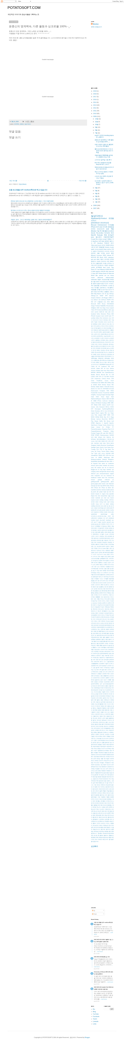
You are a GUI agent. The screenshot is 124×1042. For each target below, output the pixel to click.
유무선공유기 (97, 728)
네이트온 (106, 259)
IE (91, 401)
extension (109, 475)
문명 (102, 617)
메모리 (112, 609)
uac (113, 520)
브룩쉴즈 (93, 639)
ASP (112, 366)
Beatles (93, 374)
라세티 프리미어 (101, 261)
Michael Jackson (96, 419)
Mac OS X (107, 417)
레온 (104, 589)
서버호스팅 (96, 657)
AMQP (101, 295)
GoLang (99, 394)
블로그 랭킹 (105, 639)
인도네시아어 (105, 738)
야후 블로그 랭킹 (98, 700)
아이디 (108, 692)
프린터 (98, 354)
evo (105, 475)
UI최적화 (108, 453)
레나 (111, 324)
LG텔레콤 (100, 302)
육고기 (104, 730)
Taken (109, 449)
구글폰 (95, 322)
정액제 (101, 756)
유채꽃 (97, 730)
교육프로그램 (99, 540)
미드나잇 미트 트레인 (108, 619)
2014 (95, 102)
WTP (97, 273)
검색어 (99, 530)
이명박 (97, 734)
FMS (108, 390)
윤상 (92, 732)
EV (101, 388)
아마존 (102, 688)
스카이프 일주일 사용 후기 (103, 160)
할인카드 (108, 829)
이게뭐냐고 (106, 732)
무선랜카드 (98, 617)
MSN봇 (97, 417)
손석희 (109, 665)
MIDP (104, 415)
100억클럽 (107, 358)
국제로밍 (109, 542)
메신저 (99, 611)
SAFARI (111, 435)
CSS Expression (96, 378)
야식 (111, 698)
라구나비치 (102, 580)
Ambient (98, 370)
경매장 (109, 532)
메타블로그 (105, 611)
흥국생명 (93, 841)
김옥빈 (100, 552)
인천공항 (97, 348)
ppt (100, 510)
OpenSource (94, 425)
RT (113, 433)
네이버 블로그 (106, 560)
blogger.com (94, 469)
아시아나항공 (97, 692)
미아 (92, 621)
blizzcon (111, 467)
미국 (94, 619)
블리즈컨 (93, 643)
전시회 (109, 752)
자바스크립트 (97, 748)
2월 (96, 199)
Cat (92, 299)
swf (107, 518)
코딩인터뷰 (102, 789)
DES (106, 382)
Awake (112, 370)
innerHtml (93, 489)
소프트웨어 (97, 338)
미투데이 (103, 621)
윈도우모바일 (99, 726)
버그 (92, 332)
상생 (112, 653)
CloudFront (99, 380)
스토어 (93, 340)
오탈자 (112, 712)
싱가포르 (93, 686)
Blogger (106, 297)
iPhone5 (93, 316)
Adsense (111, 295)
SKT (97, 247)
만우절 (95, 328)
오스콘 (103, 289)
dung (112, 471)
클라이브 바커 (103, 795)
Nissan (103, 304)
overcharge (100, 508)
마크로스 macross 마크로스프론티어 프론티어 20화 (102, 603)
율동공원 (100, 732)
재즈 (111, 750)
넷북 (92, 562)
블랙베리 (98, 639)
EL (96, 388)
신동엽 (96, 682)
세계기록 (96, 661)
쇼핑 (94, 667)
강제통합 (97, 526)
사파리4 (95, 653)
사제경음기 (111, 649)
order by (106, 506)
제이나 (93, 760)
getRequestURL (105, 481)
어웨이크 (98, 702)
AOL (109, 366)
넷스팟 (95, 562)
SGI (104, 437)
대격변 (112, 259)
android (101, 275)
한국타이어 (104, 354)
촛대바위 (105, 779)
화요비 (99, 293)
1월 (96, 202)
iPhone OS (97, 487)
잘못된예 (100, 750)
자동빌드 (99, 744)
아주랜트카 (108, 696)
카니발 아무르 (108, 783)
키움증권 (103, 797)
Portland (97, 305)
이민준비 (107, 734)
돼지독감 (106, 576)
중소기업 (98, 766)
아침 (112, 696)
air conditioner (110, 463)
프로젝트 (101, 819)
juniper (101, 491)
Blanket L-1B (99, 297)
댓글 (95, 914)
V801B (100, 455)
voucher (104, 522)
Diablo (97, 386)
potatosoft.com (95, 510)
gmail (92, 483)
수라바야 (106, 338)
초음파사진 (96, 779)
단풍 (108, 568)
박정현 (108, 245)
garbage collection (104, 479)
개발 (112, 526)
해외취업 (101, 831)
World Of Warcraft (108, 273)
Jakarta (104, 405)
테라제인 (101, 803)
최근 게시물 (13, 180)
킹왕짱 (112, 797)
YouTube (96, 1014)
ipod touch (98, 245)
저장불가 (96, 752)
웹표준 (104, 346)
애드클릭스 (110, 287)
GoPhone (103, 299)
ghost (112, 481)
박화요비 (96, 330)
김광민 (93, 552)
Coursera (99, 255)
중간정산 (97, 764)
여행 (103, 231)
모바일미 (101, 613)
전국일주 (111, 235)
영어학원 (95, 710)
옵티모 (94, 720)
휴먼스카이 (105, 839)
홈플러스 (111, 835)
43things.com (94, 295)
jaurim (94, 491)
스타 (106, 671)
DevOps (93, 386)
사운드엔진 (97, 649)
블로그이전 (97, 641)
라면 (96, 582)
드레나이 (104, 324)
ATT (95, 243)
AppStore (95, 241)
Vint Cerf (111, 455)
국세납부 (104, 542)
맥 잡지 (102, 607)
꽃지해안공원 (106, 552)
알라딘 (105, 698)
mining (101, 502)
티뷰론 (94, 354)
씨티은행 (97, 342)
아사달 (100, 690)
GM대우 (96, 299)
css (108, 275)
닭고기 (94, 570)
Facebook (96, 1016)
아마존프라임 (107, 688)
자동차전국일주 (109, 237)
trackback (108, 520)
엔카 (105, 706)
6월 (96, 188)
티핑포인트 (108, 809)
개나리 (101, 320)
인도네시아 (100, 229)
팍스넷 (95, 811)
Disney (112, 386)
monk (104, 502)
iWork (109, 487)
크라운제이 (94, 793)
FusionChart (106, 392)
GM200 (112, 392)
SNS (99, 441)
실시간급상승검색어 (108, 683)
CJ (113, 297)
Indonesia (111, 401)
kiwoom (97, 494)
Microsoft (93, 304)
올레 (107, 718)
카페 (95, 785)
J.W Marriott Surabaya (101, 403)
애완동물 (93, 289)
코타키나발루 (98, 791)
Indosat (109, 255)
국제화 (102, 544)
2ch (106, 360)
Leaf (98, 269)
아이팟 (100, 694)
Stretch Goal (103, 447)
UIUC (105, 257)
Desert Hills (110, 384)
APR (106, 295)
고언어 (93, 536)
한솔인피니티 (96, 829)
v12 (92, 522)
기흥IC (112, 550)
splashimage (104, 514)
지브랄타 (97, 768)
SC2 (112, 233)
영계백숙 (16, 124)
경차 (109, 320)
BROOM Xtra (100, 372)
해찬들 (106, 831)
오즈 (108, 712)
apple (92, 249)
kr (100, 494)
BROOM (93, 372)
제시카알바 (107, 758)
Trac (92, 453)
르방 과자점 (94, 595)
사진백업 (96, 651)
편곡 (101, 813)
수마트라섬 (107, 667)
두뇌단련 (111, 576)
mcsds (97, 500)
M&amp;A (103, 269)
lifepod (92, 496)
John (97, 407)
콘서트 (107, 350)
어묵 (94, 702)
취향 (96, 783)
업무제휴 (103, 702)
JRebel (95, 405)
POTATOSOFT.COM (24, 8)
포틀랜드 (106, 291)
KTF (92, 409)
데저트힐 (93, 572)
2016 (95, 99)
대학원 (104, 570)
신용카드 (111, 340)
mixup (112, 275)
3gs (108, 293)
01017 (102, 356)
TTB (101, 449)
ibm (113, 487)
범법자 (108, 629)
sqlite (112, 514)
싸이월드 (96, 287)
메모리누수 (94, 611)
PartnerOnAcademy (96, 429)
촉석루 (101, 779)
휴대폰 (100, 839)
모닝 (109, 611)
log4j (109, 496)
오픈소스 (102, 714)
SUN (101, 443)
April (102, 370)
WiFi (112, 457)
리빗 (108, 261)
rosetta (112, 510)
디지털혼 (106, 578)
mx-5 (101, 504)
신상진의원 (107, 682)
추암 (112, 779)
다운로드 (102, 566)
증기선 (112, 766)
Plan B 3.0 (111, 429)
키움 (99, 797)
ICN (110, 398)
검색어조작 (104, 530)
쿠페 (111, 350)
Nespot (96, 421)
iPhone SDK (110, 314)
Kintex (92, 411)
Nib (105, 421)
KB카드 (107, 407)
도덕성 (98, 572)
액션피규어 (108, 342)
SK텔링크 (93, 308)
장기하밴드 (106, 750)
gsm (92, 259)
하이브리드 (96, 825)
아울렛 (103, 692)
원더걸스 (111, 344)
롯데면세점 (104, 591)
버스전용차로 (108, 627)
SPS (109, 441)
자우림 (103, 253)
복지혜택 (104, 633)
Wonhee (96, 24)
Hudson (104, 398)
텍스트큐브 (99, 233)
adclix (109, 310)
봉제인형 (99, 635)
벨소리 (104, 631)
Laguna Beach (95, 413)
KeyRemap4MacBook (108, 409)
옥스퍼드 (95, 718)
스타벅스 (109, 263)
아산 (103, 690)
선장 (102, 659)
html (99, 485)
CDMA (110, 297)
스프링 (110, 285)
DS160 (95, 384)
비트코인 (93, 645)
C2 (109, 374)
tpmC (103, 520)
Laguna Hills (103, 413)
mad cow (106, 498)
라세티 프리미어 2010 (97, 584)
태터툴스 (98, 801)
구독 (110, 540)
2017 (95, 96)
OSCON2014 (110, 304)
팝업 (111, 811)
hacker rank (105, 483)
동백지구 (93, 261)
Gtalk (92, 396)
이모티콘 (101, 734)
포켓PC (109, 813)
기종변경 (107, 550)
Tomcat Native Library (107, 451)
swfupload (111, 518)
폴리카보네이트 (103, 817)
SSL (92, 443)
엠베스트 (109, 706)
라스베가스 (107, 584)
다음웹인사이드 (109, 566)
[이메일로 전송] (26, 121)
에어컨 (98, 706)
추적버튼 (93, 781)
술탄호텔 (96, 285)
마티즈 (103, 326)
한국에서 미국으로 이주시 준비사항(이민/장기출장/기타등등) (30, 210)
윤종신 (22, 124)
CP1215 (112, 376)
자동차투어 (109, 746)
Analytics (93, 297)
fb (113, 475)
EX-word (111, 388)
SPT (112, 441)
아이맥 (112, 692)
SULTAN (96, 443)
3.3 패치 (93, 362)
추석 (109, 779)
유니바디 (108, 346)
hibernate (111, 483)
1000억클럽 (94, 358)
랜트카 (94, 587)
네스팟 (109, 322)
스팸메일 (97, 340)
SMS (98, 308)
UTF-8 (96, 310)
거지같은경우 (100, 528)
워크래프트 (105, 344)
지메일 (93, 768)
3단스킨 (102, 362)
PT (113, 427)
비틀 (97, 645)
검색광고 (95, 530)
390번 (97, 362)
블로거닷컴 (100, 283)
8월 (96, 130)
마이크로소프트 (104, 281)
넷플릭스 (100, 562)
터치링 (108, 801)
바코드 (102, 623)
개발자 (99, 279)
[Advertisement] (102, 58)
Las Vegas (111, 413)
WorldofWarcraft (102, 461)
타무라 (93, 799)
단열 (105, 568)
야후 (92, 247)
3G (105, 293)
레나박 (106, 587)
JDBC (112, 403)
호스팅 (95, 835)
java (92, 237)
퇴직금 (94, 807)
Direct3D (107, 386)
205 (101, 360)
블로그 (109, 332)
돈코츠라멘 (97, 574)
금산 (111, 548)
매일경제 (97, 607)
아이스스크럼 (94, 694)
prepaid (101, 249)
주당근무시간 (107, 760)
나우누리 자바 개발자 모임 (100, 556)
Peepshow (104, 429)
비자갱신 (111, 643)
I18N (107, 398)
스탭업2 (99, 673)
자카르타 (107, 233)
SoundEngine (110, 445)
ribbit (97, 259)
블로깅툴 (102, 641)
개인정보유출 (105, 279)
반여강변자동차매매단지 (105, 625)
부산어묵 (104, 635)
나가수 (94, 554)
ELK (99, 388)
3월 (96, 196)
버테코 (112, 245)
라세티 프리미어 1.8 (108, 582)
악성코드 (93, 698)
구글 (97, 231)
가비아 (107, 524)
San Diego (103, 308)
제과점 (108, 756)
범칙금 (112, 629)
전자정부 (103, 754)
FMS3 (112, 390)
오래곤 (98, 712)
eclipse (100, 239)
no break (106, 504)
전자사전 (98, 754)
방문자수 (107, 330)
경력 (106, 532)
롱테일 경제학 (99, 593)
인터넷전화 (103, 348)
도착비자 (105, 572)
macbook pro (99, 498)
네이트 (112, 560)
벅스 (99, 629)
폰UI (108, 815)
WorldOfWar (94, 461)
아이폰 (105, 227)
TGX (97, 449)
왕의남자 (104, 720)
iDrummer (103, 314)
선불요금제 (99, 263)
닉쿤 (95, 566)
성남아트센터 (107, 336)
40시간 (109, 362)
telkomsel (100, 277)
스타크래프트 (103, 285)
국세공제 (99, 542)
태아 (94, 801)
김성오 (96, 552)
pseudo (103, 510)
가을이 (102, 259)
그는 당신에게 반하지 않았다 (102, 546)
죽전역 (93, 764)
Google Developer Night (107, 394)
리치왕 (93, 597)
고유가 (97, 536)
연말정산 (104, 708)
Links (94, 1024)
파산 (112, 809)
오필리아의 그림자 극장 (99, 716)
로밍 (94, 591)
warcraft (109, 522)
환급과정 (105, 837)
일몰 (103, 742)
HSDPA (109, 299)
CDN (97, 376)
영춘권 (99, 710)
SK (113, 437)
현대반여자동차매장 (108, 833)
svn (104, 518)
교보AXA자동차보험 (104, 538)
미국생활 (111, 225)
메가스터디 (101, 609)
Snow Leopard (110, 308)
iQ (106, 487)
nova (102, 506)
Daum (92, 269)
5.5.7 (98, 364)
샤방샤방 (107, 655)
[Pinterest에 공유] (33, 121)
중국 (112, 764)
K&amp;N (101, 407)
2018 (95, 94)
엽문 (108, 708)
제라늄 (98, 758)
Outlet (92, 427)
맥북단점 (107, 607)
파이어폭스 (100, 291)
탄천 (95, 291)
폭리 (103, 815)
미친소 (95, 621)
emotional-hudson (104, 473)
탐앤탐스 (109, 799)
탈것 (105, 799)
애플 (98, 253)
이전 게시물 (82, 180)
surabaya (100, 518)
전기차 (94, 350)
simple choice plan (109, 512)
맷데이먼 (95, 609)
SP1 (106, 441)
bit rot (106, 467)
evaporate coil (99, 475)
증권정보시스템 (105, 766)
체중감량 (104, 776)
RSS (107, 271)
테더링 (97, 803)
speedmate (94, 514)
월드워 (97, 724)
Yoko (99, 463)
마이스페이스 (97, 326)
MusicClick (105, 419)
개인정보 (105, 320)
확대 (97, 837)
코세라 (93, 267)
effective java (95, 473)
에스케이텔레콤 (99, 704)
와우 (97, 227)
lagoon (104, 494)
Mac (97, 239)
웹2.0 (103, 724)
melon (96, 502)
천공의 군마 (103, 774)
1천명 (112, 358)
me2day (101, 500)
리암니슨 (111, 595)
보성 (107, 631)
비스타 (106, 283)
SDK (95, 437)
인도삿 (110, 289)
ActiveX (93, 368)
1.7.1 (112, 356)
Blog (94, 1011)
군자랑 (105, 544)
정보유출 (96, 756)
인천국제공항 (101, 740)
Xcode (112, 247)
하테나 (101, 825)
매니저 (93, 607)
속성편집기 (104, 665)
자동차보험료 (96, 746)
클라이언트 (111, 795)
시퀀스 (107, 340)
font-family (111, 477)
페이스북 (97, 813)
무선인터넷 (100, 251)
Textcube (100, 235)
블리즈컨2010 (100, 643)
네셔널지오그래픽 (97, 560)
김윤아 (95, 251)
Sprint (97, 447)
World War (94, 275)
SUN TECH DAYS (108, 443)
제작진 (96, 760)
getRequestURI (95, 481)
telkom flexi (99, 318)
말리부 (108, 605)
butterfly (109, 469)
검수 (94, 532)
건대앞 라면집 (108, 528)
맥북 (105, 235)
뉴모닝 (112, 564)
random (108, 510)
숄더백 (97, 667)
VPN (107, 455)
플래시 (94, 823)
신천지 (112, 682)
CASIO (93, 376)
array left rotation (96, 467)
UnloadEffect (94, 455)
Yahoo (93, 245)
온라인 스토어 (102, 718)
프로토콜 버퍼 (108, 819)
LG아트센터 (110, 411)
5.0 (93, 364)
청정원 (99, 776)
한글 (105, 827)
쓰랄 (110, 686)
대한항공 (95, 324)
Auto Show (107, 370)
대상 (98, 570)
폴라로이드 (96, 817)
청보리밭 (95, 776)
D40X (104, 255)
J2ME (108, 403)
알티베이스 (103, 287)
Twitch (95, 1019)
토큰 (99, 805)
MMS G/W (110, 415)
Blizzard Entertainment (99, 225)
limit (99, 496)
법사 (92, 631)
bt (98, 469)
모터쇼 (103, 615)
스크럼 (100, 671)
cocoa (96, 249)
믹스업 (108, 621)
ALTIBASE (99, 267)
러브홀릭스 (101, 587)
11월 (96, 121)
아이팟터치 (105, 694)
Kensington (98, 409)
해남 (92, 831)
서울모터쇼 (102, 657)
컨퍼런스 (103, 350)
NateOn (98, 271)
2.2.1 (92, 360)
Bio (94, 1009)
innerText (98, 489)
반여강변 (96, 625)
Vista (93, 273)
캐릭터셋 (103, 785)
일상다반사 (28, 124)
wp (95, 524)
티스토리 (101, 809)
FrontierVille (94, 392)
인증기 (95, 740)
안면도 (101, 698)
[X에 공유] (30, 121)
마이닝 (102, 599)
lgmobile (111, 494)
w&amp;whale (110, 277)
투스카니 (106, 352)
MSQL (101, 417)
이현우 (104, 736)
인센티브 (111, 738)
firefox (98, 314)
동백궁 (108, 574)
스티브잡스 (97, 675)
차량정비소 (109, 770)
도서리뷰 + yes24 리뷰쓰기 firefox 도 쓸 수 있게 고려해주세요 (104, 182)
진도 (104, 768)
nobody (112, 504)
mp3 (108, 502)
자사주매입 (108, 748)
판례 (103, 811)
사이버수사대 (103, 649)
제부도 (98, 350)
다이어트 (101, 568)
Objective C (99, 423)
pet (95, 259)
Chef (112, 378)
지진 (101, 768)
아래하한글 (97, 688)
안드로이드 (100, 265)
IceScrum (105, 401)
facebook (93, 314)
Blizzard (93, 255)
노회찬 (97, 564)
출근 (105, 781)
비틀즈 (101, 645)
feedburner (94, 477)
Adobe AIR (99, 368)
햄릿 (109, 831)
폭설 (106, 815)
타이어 (97, 799)
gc (113, 479)
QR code (102, 433)
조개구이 (101, 760)
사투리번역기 (107, 651)
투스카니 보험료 (101, 807)
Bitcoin (98, 374)
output (95, 508)
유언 (102, 728)
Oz (103, 427)
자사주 (103, 748)
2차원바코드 (110, 360)
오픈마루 (97, 714)
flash (103, 477)
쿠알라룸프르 (110, 791)
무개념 (107, 615)
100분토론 (100, 358)
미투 (99, 621)
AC (96, 366)
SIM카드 (108, 437)
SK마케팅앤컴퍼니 (102, 439)
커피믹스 (102, 787)
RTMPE (97, 435)
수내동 (104, 263)
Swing (108, 447)
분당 (101, 637)
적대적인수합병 (103, 752)
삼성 (98, 653)
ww (97, 524)
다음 (94, 281)
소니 (105, 661)
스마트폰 (111, 338)
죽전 (112, 762)
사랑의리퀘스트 (104, 334)
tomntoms (105, 318)
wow (100, 227)
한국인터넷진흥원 (98, 827)
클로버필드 (94, 797)
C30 (113, 374)
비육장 (106, 643)
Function (100, 392)
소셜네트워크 (110, 661)
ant (105, 275)
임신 (111, 742)
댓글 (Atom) (22, 184)
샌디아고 (111, 334)
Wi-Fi (112, 243)
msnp (97, 504)
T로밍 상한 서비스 (99, 453)
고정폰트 (101, 536)
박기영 (106, 623)
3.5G (103, 293)
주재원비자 (108, 762)
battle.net (101, 312)
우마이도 (109, 720)
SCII (92, 437)
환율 (109, 837)
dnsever (109, 471)
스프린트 (102, 677)
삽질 (110, 653)
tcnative (93, 520)
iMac (108, 485)
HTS (112, 299)
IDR (113, 398)
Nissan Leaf (110, 421)
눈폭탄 (105, 564)
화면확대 (93, 837)
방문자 (95, 283)
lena (107, 494)
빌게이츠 (105, 645)
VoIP (99, 241)
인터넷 (107, 740)
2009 (95, 116)
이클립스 (109, 239)
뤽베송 (109, 593)
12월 (96, 119)
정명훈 (108, 754)
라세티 (97, 281)
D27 (99, 382)
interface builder (106, 489)
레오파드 (100, 589)
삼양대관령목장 (104, 653)
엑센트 (102, 706)
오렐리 (102, 712)
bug (101, 469)
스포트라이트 (96, 677)
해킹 (95, 293)
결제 (96, 532)
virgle (99, 522)
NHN (93, 271)
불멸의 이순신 (110, 637)
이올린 (93, 736)
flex (106, 477)
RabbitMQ (103, 305)
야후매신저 (107, 700)
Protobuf (93, 433)
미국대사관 (99, 619)
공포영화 (109, 536)
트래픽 (110, 352)
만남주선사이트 (102, 605)
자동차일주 (103, 746)
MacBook (100, 243)
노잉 (94, 564)
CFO (100, 376)
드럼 (92, 578)
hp (96, 485)
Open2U (106, 423)
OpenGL (111, 423)
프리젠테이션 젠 (101, 821)
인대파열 (98, 738)
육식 (107, 730)
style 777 (111, 316)
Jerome (93, 407)
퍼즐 (94, 813)
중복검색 (93, 766)
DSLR (99, 384)
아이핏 (96, 696)
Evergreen (102, 390)
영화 (103, 710)
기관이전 (98, 550)
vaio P (95, 522)
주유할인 (101, 762)
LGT (95, 302)
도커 (109, 572)
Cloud (92, 380)
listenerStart (104, 496)
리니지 (100, 595)
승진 (101, 680)
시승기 (105, 680)
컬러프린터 (95, 789)
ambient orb (106, 465)
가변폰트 (103, 524)
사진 (92, 651)
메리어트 (107, 609)
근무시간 (100, 548)
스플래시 (107, 677)
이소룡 (112, 734)
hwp (101, 485)
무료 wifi (111, 615)
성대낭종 (106, 659)
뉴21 (108, 564)
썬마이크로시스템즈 (103, 686)
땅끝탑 (93, 580)
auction (96, 312)
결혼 (99, 532)
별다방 (105, 332)
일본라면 (107, 742)
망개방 (112, 605)
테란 (105, 803)
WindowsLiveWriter (96, 459)
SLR (96, 441)
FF (96, 269)
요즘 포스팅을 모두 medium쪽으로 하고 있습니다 (28, 190)
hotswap (93, 485)
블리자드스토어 (109, 641)
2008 (95, 205)
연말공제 (99, 708)
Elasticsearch (94, 390)
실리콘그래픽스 (95, 683)
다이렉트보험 (94, 568)
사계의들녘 (103, 647)
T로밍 (92, 310)
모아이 (99, 615)
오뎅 (111, 710)
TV (103, 449)
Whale (101, 273)
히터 (97, 841)
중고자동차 (104, 764)
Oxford (98, 427)
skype (105, 249)
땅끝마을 (111, 578)
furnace (93, 479)
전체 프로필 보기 (96, 27)
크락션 (104, 793)
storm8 (106, 316)
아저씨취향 (102, 696)
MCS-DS (93, 257)
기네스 (103, 550)
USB (112, 453)
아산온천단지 (108, 690)
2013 (95, 105)
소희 (99, 665)
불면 (104, 637)
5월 (96, 190)
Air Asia (106, 368)
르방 (112, 593)
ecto (112, 312)
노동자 (109, 562)
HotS (112, 396)
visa (110, 318)
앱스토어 (99, 237)
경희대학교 (96, 534)
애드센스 (102, 342)
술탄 (103, 669)
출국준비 (101, 781)
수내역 (102, 338)
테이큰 (109, 803)
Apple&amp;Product (99, 218)
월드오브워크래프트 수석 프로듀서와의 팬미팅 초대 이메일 (104, 150)
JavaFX (108, 405)
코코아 (108, 253)
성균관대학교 (99, 336)
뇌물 (100, 564)
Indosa (93, 403)
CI (102, 376)
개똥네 (109, 526)
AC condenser (102, 366)
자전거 (95, 750)
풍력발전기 (96, 819)
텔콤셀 (95, 805)
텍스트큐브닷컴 (99, 352)
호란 (92, 835)
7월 (96, 133)
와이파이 (99, 720)
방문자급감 (102, 330)
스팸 (101, 675)
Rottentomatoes (104, 435)
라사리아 (100, 582)
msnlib (92, 504)
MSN (107, 269)
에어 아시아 (107, 704)
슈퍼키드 (109, 669)
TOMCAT (106, 243)
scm (92, 512)
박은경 (110, 623)
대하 (101, 570)
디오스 (101, 578)
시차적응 (102, 340)
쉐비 (106, 669)
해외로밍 (109, 354)
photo (108, 508)
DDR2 (102, 382)
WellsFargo (107, 457)
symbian (93, 318)
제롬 (102, 758)
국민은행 (100, 322)
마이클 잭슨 (94, 601)
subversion (94, 518)
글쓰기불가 (106, 548)
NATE (98, 304)
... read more (99, 951)
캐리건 (98, 785)
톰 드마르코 (104, 805)
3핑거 (105, 362)
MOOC (93, 417)
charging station (95, 471)
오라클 (98, 289)
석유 (99, 659)
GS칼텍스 (93, 394)
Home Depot (105, 396)
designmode (103, 471)
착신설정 (103, 773)
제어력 (112, 758)
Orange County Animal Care (106, 425)
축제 (97, 781)
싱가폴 (93, 342)
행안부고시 (94, 833)
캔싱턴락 (108, 785)
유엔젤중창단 (107, 728)
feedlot (99, 477)
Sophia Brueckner (101, 445)
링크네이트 (107, 597)
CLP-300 (106, 376)
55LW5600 (102, 364)
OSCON (103, 271)
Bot (107, 374)
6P (110, 364)
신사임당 (100, 682)
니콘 (92, 566)
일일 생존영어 (105, 241)
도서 (101, 572)
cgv (113, 469)
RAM (110, 433)
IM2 (92, 302)
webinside (94, 279)
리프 (102, 597)
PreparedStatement (96, 431)
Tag (106, 449)
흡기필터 (111, 839)
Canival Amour (106, 378)
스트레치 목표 (106, 673)
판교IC (99, 811)
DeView (104, 384)
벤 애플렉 (99, 631)
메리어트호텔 (107, 328)
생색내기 (98, 655)
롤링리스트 (98, 591)
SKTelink (93, 439)
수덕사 (101, 667)
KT (113, 255)
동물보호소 (103, 574)
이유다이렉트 (98, 736)
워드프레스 (96, 722)
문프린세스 (107, 617)
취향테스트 (101, 783)
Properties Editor (108, 431)
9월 (96, 127)
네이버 (103, 245)
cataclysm (111, 257)
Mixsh (101, 257)
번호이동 (103, 629)
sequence (96, 512)
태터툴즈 (103, 801)
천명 (108, 774)
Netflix (101, 421)
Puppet (98, 433)
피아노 (108, 823)
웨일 (100, 724)
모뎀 (112, 611)
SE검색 (100, 437)
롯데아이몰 (111, 591)
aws (103, 467)
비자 (99, 334)
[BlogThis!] (28, 121)
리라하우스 (105, 595)
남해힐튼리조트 (104, 558)
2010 (95, 113)
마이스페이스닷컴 (109, 599)
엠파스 (94, 708)
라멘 (94, 582)
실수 (101, 683)
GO (99, 299)
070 (105, 356)
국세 (95, 542)
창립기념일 (109, 773)
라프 (108, 324)
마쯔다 (108, 601)
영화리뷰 (107, 710)
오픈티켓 (107, 714)
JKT (92, 405)
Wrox (108, 461)
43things (111, 293)
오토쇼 (93, 714)
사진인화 (101, 651)
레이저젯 (108, 589)
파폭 (92, 811)
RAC (107, 433)
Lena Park (94, 415)
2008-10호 (96, 360)
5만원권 (107, 364)
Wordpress (111, 459)
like (96, 496)
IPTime (99, 401)
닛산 (98, 566)
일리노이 (99, 742)
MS (98, 257)
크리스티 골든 (110, 793)
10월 (96, 124)
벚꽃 (95, 631)
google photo (97, 483)
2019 (95, 91)
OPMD (93, 423)
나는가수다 (100, 554)
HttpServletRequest (96, 398)
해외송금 (96, 831)
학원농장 (105, 825)
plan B (112, 508)
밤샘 (98, 627)
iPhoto (103, 487)
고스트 (106, 534)
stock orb (111, 516)
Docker (93, 388)
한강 (109, 825)
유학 (100, 730)
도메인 (99, 324)
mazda (93, 500)
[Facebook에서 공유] (31, 121)
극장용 (95, 548)
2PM (103, 360)
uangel (105, 239)
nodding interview (95, 506)
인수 (92, 740)
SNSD (103, 441)
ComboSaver (94, 382)
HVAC (97, 396)
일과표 (94, 742)
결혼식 (102, 532)
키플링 (108, 797)
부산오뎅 (109, 635)
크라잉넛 (99, 793)
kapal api (105, 491)
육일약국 (111, 730)
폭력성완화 (98, 815)
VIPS (103, 455)
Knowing (97, 411)
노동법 (105, 562)
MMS (112, 302)
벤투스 (101, 332)
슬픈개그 (97, 680)
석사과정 (93, 336)
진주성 (110, 768)
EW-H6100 (106, 388)
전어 (112, 752)
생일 (103, 655)
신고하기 (94, 846)
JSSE (99, 405)
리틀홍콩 (97, 597)
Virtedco (107, 247)
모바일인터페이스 (109, 613)
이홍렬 (108, 736)
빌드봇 (110, 645)
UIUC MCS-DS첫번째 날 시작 (102, 956)
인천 (94, 348)
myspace (98, 316)
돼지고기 (101, 576)
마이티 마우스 (102, 601)
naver (102, 316)
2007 (95, 208)
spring (109, 249)
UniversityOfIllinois (103, 310)
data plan (108, 312)
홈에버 (101, 835)
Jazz (112, 405)
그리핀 (105, 322)
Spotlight (93, 447)
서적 (94, 659)
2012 (95, 108)
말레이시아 (101, 328)
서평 (96, 659)
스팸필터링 (106, 675)
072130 (109, 356)
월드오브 (93, 346)
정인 (104, 756)
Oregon (93, 305)
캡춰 (96, 787)
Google (93, 239)
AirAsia (112, 368)
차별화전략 (98, 773)
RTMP (92, 435)
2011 (95, 110)
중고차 (109, 764)
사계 (99, 647)
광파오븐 (96, 538)
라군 (107, 580)
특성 (97, 809)
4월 (96, 193)
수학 (100, 669)
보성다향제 (96, 633)
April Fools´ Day (108, 267)
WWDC (100, 457)
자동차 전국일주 (109, 265)
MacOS (93, 235)
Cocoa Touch (109, 380)
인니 (95, 738)
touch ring (98, 520)
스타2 (109, 671)
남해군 (109, 556)
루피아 (105, 593)
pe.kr (105, 508)
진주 (107, 768)
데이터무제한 (110, 570)
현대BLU (100, 833)
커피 (99, 787)
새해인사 (93, 655)
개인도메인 (94, 528)
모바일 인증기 (95, 613)
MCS (108, 302)
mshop (112, 502)
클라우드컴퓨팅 (95, 795)
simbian (101, 512)
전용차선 (93, 754)
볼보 (108, 633)
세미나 (101, 661)
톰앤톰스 (109, 805)
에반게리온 (109, 702)
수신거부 (96, 669)
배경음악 (102, 627)
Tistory (99, 451)
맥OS (110, 281)
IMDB (94, 401)
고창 (105, 536)
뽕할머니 (95, 647)
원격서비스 (102, 722)
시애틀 (109, 680)
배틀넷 (112, 330)
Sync (112, 447)
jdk (97, 491)
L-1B (101, 411)
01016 (98, 356)
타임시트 (101, 799)
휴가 (96, 839)
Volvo (92, 457)
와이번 (100, 344)
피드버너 (103, 823)
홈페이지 (106, 835)
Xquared (95, 463)
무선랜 (93, 617)
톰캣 (112, 253)
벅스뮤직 (96, 332)
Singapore (93, 445)
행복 (112, 831)
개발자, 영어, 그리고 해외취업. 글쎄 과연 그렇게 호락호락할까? (31, 219)
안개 (97, 698)
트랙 (107, 807)
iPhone (93, 227)
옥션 (106, 289)
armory (112, 465)
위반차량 (107, 724)
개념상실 (104, 526)
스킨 (103, 671)
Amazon (93, 370)
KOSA (112, 407)
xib (99, 524)
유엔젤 (110, 227)
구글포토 (106, 540)
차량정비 (103, 770)
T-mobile (93, 449)
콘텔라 (104, 791)
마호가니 (95, 605)
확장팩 (101, 837)
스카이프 (106, 251)
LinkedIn (95, 1021)
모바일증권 (94, 615)
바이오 (98, 623)
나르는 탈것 (106, 554)
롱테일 (93, 593)
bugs (104, 469)
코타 (94, 791)
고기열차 (101, 534)
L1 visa (105, 411)
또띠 (96, 580)
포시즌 (105, 813)
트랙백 (110, 807)
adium (103, 463)
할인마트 (103, 829)
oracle (93, 277)
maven (112, 498)
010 (96, 356)
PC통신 (108, 427)
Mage (112, 417)
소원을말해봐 (94, 663)
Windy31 (104, 459)
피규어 (98, 823)
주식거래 (96, 762)
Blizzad (103, 374)
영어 (96, 344)
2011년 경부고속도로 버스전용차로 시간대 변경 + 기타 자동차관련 (32, 201)
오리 (105, 712)
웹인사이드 (99, 346)
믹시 (94, 263)
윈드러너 (106, 726)
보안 (100, 633)
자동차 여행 (105, 744)
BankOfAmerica (109, 372)
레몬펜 (110, 587)
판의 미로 (106, 811)
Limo (105, 302)
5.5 (95, 364)
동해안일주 (95, 576)
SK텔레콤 (101, 247)
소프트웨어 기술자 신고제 (105, 663)
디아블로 (96, 578)
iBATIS (105, 485)
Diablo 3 (102, 386)
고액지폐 (111, 534)
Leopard (100, 415)
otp (109, 506)
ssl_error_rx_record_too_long (98, 516)
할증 (112, 829)
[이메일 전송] (23, 121)
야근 (108, 698)
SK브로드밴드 (110, 305)
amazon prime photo (96, 465)
